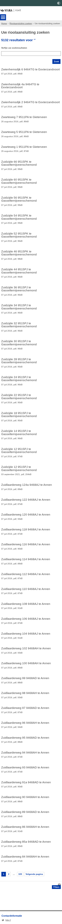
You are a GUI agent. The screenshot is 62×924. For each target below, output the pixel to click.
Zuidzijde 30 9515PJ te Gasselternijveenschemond (19, 343)
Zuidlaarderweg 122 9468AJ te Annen (25, 499)
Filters (56, 887)
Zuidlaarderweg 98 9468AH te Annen (25, 693)
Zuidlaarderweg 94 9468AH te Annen (25, 752)
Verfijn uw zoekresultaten (14, 48)
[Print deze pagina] (59, 885)
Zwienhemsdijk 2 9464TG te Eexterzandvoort (30, 102)
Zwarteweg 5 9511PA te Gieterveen (24, 132)
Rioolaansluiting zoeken (20, 23)
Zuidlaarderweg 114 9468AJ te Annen (25, 559)
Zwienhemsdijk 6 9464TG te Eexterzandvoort (30, 69)
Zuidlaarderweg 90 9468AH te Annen (25, 797)
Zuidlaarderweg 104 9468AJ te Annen (25, 633)
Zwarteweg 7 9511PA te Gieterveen (24, 117)
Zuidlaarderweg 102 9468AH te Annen (26, 648)
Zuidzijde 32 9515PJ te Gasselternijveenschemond (19, 325)
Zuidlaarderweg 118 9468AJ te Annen (25, 529)
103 (20, 874)
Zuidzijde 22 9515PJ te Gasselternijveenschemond (19, 397)
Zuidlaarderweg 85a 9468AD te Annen (26, 841)
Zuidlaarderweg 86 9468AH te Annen (25, 826)
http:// (6, 920)
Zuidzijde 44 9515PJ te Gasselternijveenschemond (19, 271)
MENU (3, 17)
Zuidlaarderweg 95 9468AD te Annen (25, 737)
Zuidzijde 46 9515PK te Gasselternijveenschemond (19, 253)
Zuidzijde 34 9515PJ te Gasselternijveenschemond (19, 307)
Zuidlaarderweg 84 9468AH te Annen (25, 856)
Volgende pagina (34, 874)
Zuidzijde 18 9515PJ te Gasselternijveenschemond (19, 415)
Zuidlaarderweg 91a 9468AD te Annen (26, 782)
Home (4, 23)
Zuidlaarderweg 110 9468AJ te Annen (25, 589)
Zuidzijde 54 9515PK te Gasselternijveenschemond (19, 217)
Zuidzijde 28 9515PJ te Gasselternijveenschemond (19, 361)
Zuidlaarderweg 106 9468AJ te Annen (25, 618)
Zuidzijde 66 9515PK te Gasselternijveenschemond (19, 163)
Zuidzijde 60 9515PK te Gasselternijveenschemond (19, 181)
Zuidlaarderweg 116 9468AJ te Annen (25, 544)
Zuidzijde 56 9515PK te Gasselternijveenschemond (19, 199)
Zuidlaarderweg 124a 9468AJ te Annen (26, 484)
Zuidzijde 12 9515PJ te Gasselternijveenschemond (19, 451)
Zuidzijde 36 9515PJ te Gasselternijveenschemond (19, 289)
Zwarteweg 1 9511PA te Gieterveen (24, 146)
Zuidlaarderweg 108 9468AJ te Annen (25, 603)
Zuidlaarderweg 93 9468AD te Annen (25, 767)
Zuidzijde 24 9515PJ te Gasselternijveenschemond (19, 379)
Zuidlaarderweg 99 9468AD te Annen (25, 678)
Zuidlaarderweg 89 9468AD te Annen (25, 811)
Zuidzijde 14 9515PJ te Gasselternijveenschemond (19, 433)
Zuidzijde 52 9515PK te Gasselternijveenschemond (19, 235)
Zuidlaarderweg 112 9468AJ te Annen (25, 574)
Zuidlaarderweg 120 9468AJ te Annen (25, 514)
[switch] (58, 3)
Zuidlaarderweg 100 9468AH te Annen (26, 663)
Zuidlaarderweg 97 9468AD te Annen (25, 707)
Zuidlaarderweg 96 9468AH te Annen (25, 722)
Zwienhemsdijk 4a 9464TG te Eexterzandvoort (20, 86)
